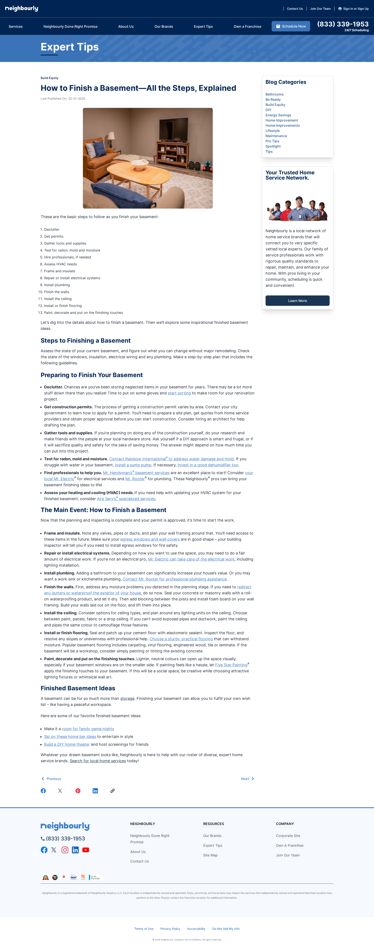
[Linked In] (96, 790)
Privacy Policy (170, 929)
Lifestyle (273, 130)
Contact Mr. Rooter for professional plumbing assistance (175, 579)
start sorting (179, 393)
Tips (269, 151)
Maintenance (276, 136)
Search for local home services (98, 761)
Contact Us (139, 861)
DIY (268, 110)
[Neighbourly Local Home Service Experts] (22, 9)
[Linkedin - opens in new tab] (75, 849)
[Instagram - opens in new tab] (64, 849)
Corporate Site (288, 835)
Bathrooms (275, 94)
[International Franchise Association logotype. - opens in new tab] (46, 877)
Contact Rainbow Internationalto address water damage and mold (171, 459)
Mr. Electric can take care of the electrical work (191, 559)
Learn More (297, 300)
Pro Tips (272, 141)
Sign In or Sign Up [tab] (356, 8)
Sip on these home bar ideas (70, 736)
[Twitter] (61, 790)
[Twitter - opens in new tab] (54, 849)
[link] (113, 790)
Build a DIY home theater (67, 744)
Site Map (210, 855)
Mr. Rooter (135, 479)
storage (127, 698)
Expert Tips (212, 845)
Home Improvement (282, 120)
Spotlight (273, 146)
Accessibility (196, 929)
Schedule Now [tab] (294, 26)
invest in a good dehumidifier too (208, 465)
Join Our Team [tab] (320, 8)
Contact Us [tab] (295, 8)
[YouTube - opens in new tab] (85, 849)
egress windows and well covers (150, 539)
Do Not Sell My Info (226, 929)
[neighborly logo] (78, 826)
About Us (138, 851)
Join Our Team (288, 855)
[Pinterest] (78, 790)
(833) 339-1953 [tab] (343, 24)
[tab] (15, 26)
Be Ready (273, 99)
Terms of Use (143, 929)
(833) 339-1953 (65, 838)
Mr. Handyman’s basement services (136, 472)
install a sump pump (133, 465)
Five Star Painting (231, 665)
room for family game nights (88, 728)
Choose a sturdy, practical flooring (181, 639)
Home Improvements (283, 125)
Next (245, 779)
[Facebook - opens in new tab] (44, 849)
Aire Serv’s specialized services (126, 498)
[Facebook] (44, 790)
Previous (54, 779)
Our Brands (212, 835)
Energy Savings (278, 115)
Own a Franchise (289, 845)
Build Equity (49, 78)
